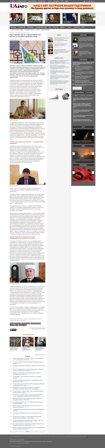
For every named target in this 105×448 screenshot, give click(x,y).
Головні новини (16, 436)
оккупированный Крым (35, 323)
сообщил (27, 89)
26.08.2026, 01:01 (53, 64)
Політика (13, 27)
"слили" (16, 93)
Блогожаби (56, 1)
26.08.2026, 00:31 (53, 69)
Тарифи (37, 29)
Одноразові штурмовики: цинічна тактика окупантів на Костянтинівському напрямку (61, 39)
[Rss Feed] (84, 1)
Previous (10, 19)
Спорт (83, 27)
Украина (11, 323)
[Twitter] (89, 1)
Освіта (46, 436)
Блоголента (74, 436)
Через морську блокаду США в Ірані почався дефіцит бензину (27, 413)
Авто (49, 436)
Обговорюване (79, 92)
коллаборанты (17, 323)
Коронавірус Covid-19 (29, 29)
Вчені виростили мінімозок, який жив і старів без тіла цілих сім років (29, 365)
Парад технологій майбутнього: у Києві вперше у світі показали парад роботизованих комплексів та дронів (83, 161)
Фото (62, 1)
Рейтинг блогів (79, 436)
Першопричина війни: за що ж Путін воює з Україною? (60, 44)
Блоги (59, 35)
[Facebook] (86, 1)
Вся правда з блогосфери (15, 32)
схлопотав (19, 251)
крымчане (12, 325)
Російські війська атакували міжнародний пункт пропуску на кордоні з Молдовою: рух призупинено (83, 111)
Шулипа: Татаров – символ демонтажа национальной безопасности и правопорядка (39, 350)
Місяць (83, 95)
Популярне (89, 92)
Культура (55, 27)
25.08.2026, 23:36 (53, 84)
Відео (66, 1)
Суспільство (22, 27)
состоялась (18, 150)
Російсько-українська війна (16, 29)
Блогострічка (41, 1)
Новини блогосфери (25, 32)
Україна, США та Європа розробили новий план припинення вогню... (68, 21)
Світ (50, 27)
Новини (27, 356)
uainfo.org (23, 441)
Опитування (83, 59)
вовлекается (27, 292)
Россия (16, 325)
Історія (43, 436)
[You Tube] (91, 1)
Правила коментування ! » (40, 354)
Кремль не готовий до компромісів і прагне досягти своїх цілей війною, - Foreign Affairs (85, 53)
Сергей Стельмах (23, 76)
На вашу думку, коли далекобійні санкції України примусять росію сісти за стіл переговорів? (83, 63)
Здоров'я (76, 27)
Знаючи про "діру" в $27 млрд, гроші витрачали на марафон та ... (34, 21)
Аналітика (83, 35)
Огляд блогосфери (21, 1)
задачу (40, 80)
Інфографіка (59, 89)
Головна (12, 1)
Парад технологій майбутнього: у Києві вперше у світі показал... (87, 21)
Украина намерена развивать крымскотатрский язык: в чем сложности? (26, 350)
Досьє (50, 1)
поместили (41, 134)
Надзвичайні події (41, 27)
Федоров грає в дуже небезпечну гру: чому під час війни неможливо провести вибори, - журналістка (86, 39)
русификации (34, 214)
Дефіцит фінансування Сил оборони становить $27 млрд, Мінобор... (52, 21)
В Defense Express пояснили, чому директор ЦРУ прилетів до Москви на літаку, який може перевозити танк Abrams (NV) (59, 82)
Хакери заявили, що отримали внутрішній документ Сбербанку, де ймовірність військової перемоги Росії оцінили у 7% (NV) (59, 62)
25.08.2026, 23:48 (53, 79)
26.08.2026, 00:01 (53, 74)
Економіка (30, 27)
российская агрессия (26, 323)
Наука (40, 436)
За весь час (90, 95)
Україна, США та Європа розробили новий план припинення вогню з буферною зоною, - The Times (83, 99)
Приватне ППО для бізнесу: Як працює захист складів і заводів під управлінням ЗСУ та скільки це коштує (86, 45)
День (76, 95)
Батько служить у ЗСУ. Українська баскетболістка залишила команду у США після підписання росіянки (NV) (59, 67)
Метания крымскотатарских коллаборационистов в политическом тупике (22, 237)
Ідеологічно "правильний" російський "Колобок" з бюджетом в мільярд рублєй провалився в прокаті (62, 51)
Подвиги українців (45, 29)
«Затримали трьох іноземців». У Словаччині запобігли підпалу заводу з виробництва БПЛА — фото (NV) (59, 77)
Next (94, 19)
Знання (62, 28)
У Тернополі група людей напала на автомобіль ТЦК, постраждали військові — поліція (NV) (59, 72)
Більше (27, 431)
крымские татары (22, 325)
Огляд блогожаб (32, 1)
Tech (69, 28)
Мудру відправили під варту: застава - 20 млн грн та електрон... (16, 21)
